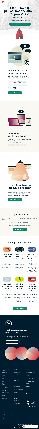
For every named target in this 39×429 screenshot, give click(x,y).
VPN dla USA (4, 393)
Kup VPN (27, 377)
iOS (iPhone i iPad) (5, 376)
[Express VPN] (6, 2)
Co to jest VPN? (28, 383)
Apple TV (3, 383)
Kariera (15, 395)
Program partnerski (17, 403)
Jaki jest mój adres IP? (29, 384)
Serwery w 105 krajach (5, 392)
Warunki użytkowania (28, 424)
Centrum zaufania (17, 386)
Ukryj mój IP (28, 386)
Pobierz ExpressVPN (5, 372)
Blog (27, 390)
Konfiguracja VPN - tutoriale (30, 372)
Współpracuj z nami (17, 401)
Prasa (15, 394)
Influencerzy (16, 404)
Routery (3, 381)
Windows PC (4, 375)
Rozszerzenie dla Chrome (6, 387)
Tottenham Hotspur (17, 400)
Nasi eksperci (16, 392)
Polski (29, 393)
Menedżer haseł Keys (17, 378)
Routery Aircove (16, 380)
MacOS (3, 373)
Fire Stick (3, 384)
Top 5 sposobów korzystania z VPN (31, 389)
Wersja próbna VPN (17, 372)
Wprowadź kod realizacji (30, 378)
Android (3, 378)
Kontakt (27, 375)
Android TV (3, 386)
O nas (15, 384)
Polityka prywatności (21, 424)
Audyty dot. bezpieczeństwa (18, 389)
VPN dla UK (3, 395)
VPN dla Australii (4, 398)
